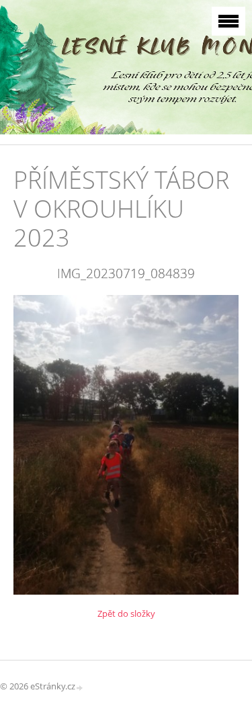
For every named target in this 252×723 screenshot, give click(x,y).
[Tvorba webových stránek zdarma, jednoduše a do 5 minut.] (80, 687)
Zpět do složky (126, 613)
